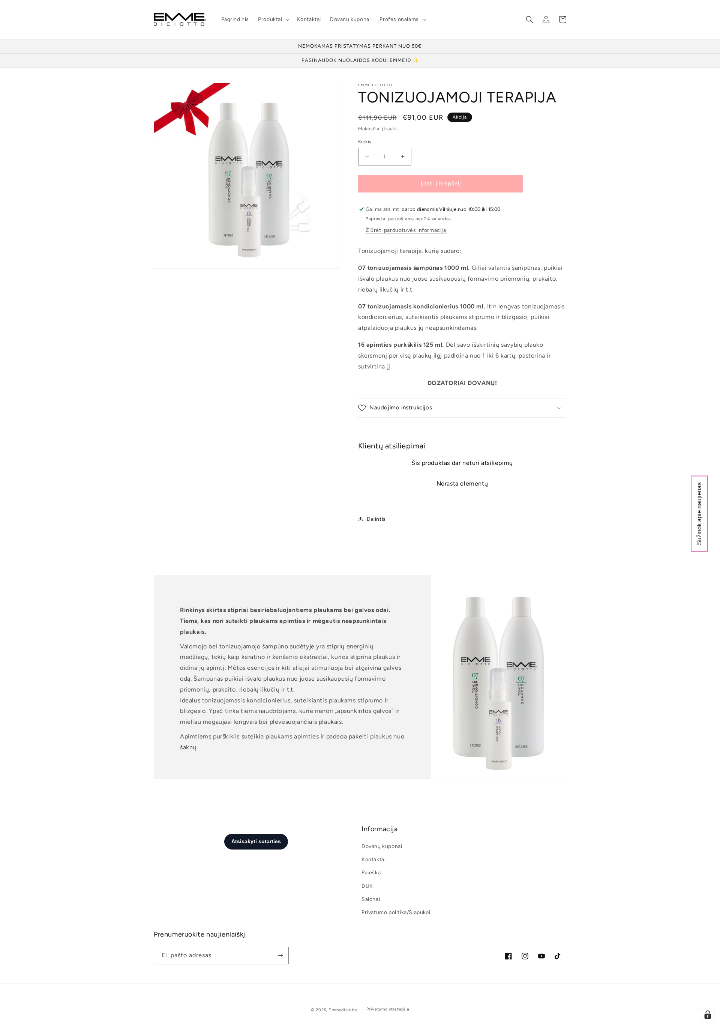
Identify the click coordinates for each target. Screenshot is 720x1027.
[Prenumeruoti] (280, 955)
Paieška (371, 872)
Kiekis (364, 141)
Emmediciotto (342, 1009)
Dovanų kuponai (382, 846)
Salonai (371, 899)
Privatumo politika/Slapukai (396, 912)
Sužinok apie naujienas (699, 513)
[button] (273, 19)
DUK (367, 886)
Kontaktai (374, 859)
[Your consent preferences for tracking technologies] (707, 1014)
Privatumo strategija (387, 1009)
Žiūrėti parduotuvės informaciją (406, 230)
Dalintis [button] (376, 519)
